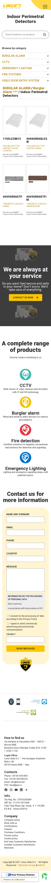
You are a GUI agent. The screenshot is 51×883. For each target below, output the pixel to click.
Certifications (10, 826)
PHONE (10, 540)
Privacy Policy (30, 619)
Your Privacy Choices (23, 874)
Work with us (10, 823)
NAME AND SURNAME (17, 514)
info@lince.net (18, 782)
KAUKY (41, 865)
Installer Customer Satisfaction (19, 844)
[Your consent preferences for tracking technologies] (46, 878)
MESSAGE (11, 566)
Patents (8, 829)
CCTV (5, 62)
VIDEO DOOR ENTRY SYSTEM (20, 80)
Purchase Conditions (14, 832)
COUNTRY (11, 553)
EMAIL (9, 527)
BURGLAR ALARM (13, 55)
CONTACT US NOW (23, 297)
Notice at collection (14, 879)
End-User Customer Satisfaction (20, 841)
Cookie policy (11, 838)
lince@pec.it (15, 785)
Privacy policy (11, 835)
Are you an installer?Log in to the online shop (13, 155)
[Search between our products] (44, 34)
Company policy (12, 820)
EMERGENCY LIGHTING (17, 68)
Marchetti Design (26, 865)
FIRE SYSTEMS (11, 74)
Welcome (9, 847)
